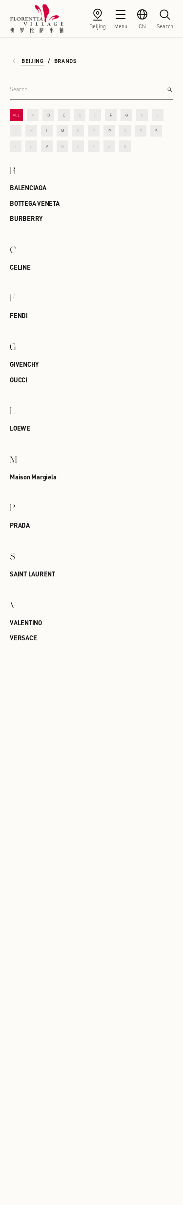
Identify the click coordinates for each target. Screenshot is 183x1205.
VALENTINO (26, 622)
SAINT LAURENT (32, 574)
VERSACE (23, 637)
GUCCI (18, 379)
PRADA (20, 525)
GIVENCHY (24, 364)
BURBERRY (26, 218)
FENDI (19, 315)
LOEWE (20, 428)
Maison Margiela (33, 477)
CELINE (20, 267)
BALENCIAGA (28, 187)
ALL (16, 115)
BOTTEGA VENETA (35, 203)
